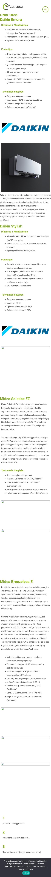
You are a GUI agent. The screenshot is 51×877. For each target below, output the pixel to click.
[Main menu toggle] (45, 9)
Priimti (26, 873)
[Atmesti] (47, 867)
